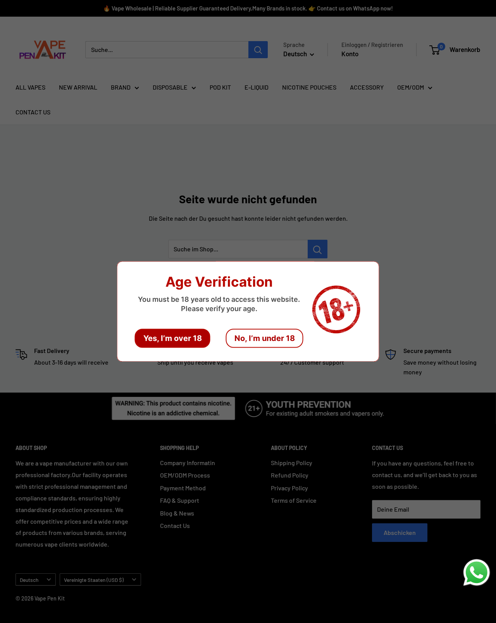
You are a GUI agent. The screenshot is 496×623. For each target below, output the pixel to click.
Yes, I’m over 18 (172, 338)
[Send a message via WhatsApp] (476, 572)
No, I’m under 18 (264, 338)
